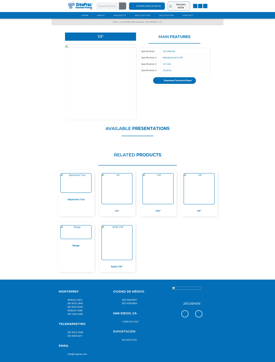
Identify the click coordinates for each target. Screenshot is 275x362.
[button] (174, 80)
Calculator (166, 15)
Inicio (115, 22)
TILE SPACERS (151, 22)
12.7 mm (167, 63)
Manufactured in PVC (173, 57)
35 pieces (167, 70)
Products (120, 15)
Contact (187, 15)
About (101, 15)
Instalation (142, 15)
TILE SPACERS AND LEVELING (131, 22)
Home (85, 15)
